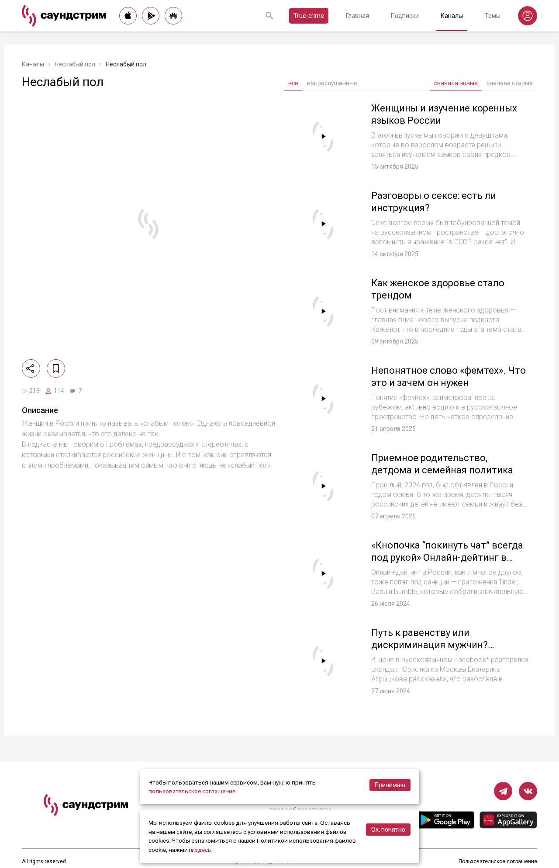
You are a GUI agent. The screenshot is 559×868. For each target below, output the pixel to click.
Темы (492, 15)
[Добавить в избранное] (56, 368)
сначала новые (456, 83)
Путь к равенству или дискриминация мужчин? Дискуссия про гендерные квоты (447, 644)
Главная (357, 15)
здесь (203, 849)
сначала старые (510, 83)
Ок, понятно (388, 829)
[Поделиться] (31, 368)
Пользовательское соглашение (498, 861)
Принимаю (390, 784)
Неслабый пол (75, 64)
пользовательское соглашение (191, 791)
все (293, 83)
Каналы (452, 15)
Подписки (405, 15)
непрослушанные (332, 83)
